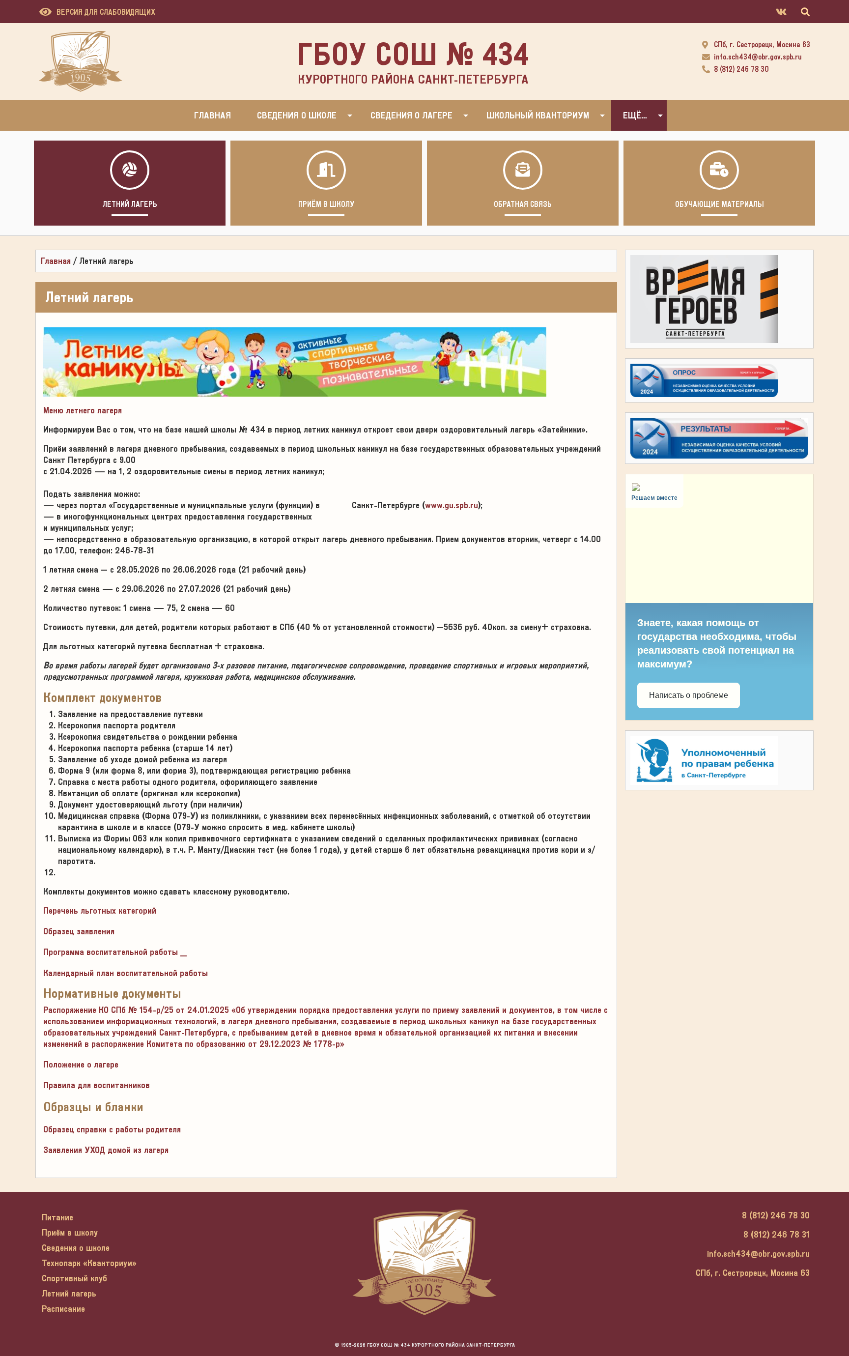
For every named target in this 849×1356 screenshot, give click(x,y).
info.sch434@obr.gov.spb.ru (758, 57)
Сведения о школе (297, 115)
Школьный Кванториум (537, 115)
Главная (212, 115)
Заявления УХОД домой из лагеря (106, 1150)
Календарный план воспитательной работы (125, 973)
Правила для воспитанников (96, 1085)
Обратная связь (523, 204)
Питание (57, 1217)
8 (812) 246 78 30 (741, 69)
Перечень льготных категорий (99, 910)
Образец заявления (78, 931)
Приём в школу (326, 204)
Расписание (63, 1308)
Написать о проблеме (688, 695)
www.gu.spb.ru (451, 505)
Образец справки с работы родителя (112, 1129)
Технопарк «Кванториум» (89, 1263)
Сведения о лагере (411, 115)
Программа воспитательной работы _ (115, 952)
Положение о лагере (80, 1064)
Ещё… (635, 115)
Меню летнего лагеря (82, 410)
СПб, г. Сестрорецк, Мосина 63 (762, 44)
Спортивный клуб (74, 1278)
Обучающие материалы (719, 204)
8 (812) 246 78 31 (776, 1234)
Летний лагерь (130, 204)
